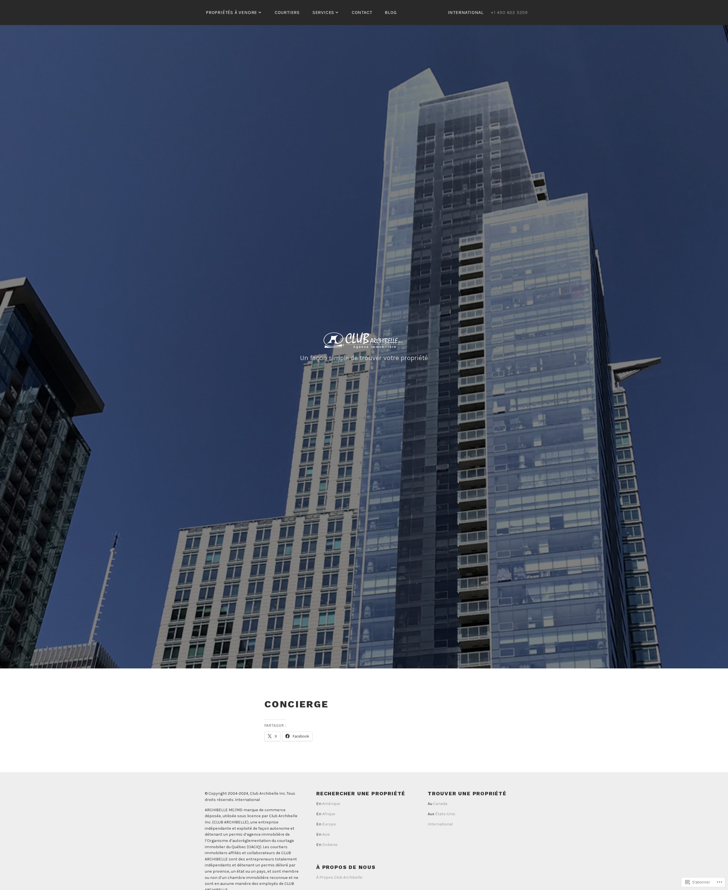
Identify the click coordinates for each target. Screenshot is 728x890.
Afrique (328, 813)
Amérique (331, 803)
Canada (440, 803)
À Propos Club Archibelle (339, 877)
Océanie (330, 844)
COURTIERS (287, 12)
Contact (362, 12)
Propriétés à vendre (231, 12)
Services (323, 12)
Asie (326, 834)
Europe (329, 824)
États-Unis (445, 813)
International (440, 824)
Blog (390, 12)
